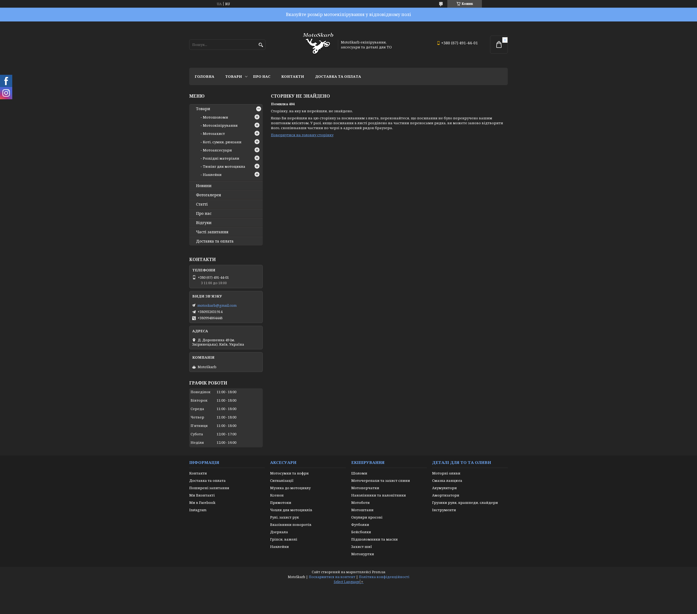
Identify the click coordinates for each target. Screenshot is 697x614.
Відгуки (204, 222)
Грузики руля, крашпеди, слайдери (465, 502)
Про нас (261, 76)
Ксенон (277, 495)
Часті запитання (212, 232)
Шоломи (359, 473)
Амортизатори (445, 495)
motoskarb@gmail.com (217, 305)
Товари (233, 76)
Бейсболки (361, 531)
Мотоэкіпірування (220, 125)
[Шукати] (260, 45)
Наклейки (212, 174)
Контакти (292, 76)
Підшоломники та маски (374, 539)
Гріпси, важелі (283, 539)
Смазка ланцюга (447, 480)
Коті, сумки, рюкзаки (222, 141)
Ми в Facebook (202, 502)
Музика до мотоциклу (290, 487)
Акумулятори (444, 487)
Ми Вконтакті (202, 495)
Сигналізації (282, 480)
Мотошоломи (215, 117)
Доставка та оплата (338, 76)
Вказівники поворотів (290, 524)
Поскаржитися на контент (332, 577)
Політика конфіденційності (384, 577)
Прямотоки (280, 502)
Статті (202, 204)
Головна (204, 76)
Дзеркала (279, 531)
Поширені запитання (209, 487)
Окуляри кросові (367, 517)
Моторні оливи (446, 473)
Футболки (360, 524)
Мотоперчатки (365, 487)
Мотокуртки (362, 553)
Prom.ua (378, 572)
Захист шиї (361, 546)
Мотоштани (362, 509)
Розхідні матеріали (221, 158)
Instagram (197, 509)
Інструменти (444, 509)
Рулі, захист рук (284, 517)
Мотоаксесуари (217, 150)
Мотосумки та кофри (289, 473)
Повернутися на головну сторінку (302, 134)
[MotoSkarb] (318, 44)
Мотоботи (360, 502)
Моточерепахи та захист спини (380, 480)
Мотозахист (214, 133)
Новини (204, 185)
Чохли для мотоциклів (291, 509)
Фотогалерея (208, 195)
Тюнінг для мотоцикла (224, 166)
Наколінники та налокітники (378, 495)
